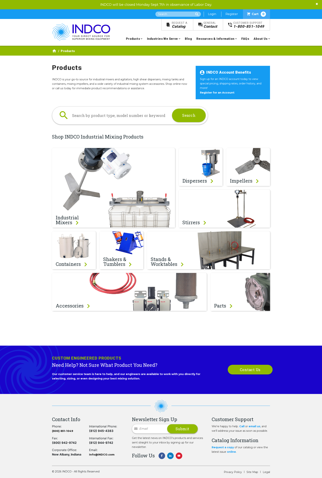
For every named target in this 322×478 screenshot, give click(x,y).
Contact (210, 25)
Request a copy (223, 447)
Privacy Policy (233, 472)
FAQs (245, 39)
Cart (258, 14)
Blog (188, 39)
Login (212, 14)
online (231, 451)
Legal (266, 472)
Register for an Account (217, 92)
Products (133, 39)
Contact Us (250, 369)
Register (231, 14)
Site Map (252, 472)
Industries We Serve (162, 39)
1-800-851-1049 (248, 25)
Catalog (179, 25)
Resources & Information (215, 39)
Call (241, 426)
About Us (260, 39)
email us (254, 426)
